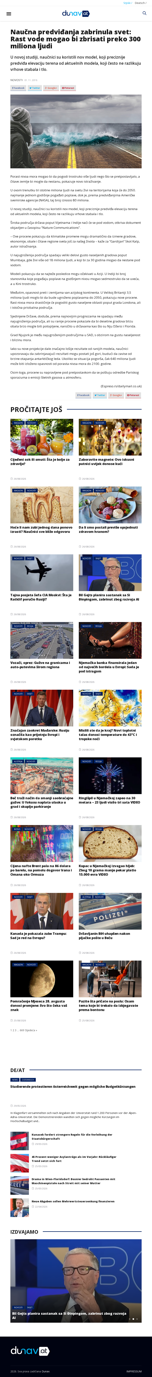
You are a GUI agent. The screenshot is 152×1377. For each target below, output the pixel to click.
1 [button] (129, 1319)
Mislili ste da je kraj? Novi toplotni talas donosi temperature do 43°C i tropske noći (108, 734)
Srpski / (127, 3)
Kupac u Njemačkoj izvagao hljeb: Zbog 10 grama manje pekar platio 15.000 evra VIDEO (107, 870)
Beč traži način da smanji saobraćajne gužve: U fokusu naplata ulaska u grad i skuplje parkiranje (41, 802)
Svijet (29, 558)
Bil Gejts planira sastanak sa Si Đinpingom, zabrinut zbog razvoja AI (109, 597)
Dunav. (46, 1371)
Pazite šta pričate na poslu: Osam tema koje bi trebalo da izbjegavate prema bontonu (108, 1005)
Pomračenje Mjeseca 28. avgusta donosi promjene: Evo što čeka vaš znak (38, 1005)
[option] (76, 1281)
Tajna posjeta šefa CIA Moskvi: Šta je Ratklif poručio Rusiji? (41, 597)
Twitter (36, 88)
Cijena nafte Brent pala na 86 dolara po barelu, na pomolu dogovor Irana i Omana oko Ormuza (41, 870)
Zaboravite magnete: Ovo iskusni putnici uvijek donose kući (106, 461)
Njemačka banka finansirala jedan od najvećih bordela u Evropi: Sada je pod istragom (109, 666)
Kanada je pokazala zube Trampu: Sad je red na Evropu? (38, 935)
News (15, 1079)
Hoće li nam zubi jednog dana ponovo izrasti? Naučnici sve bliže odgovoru (41, 529)
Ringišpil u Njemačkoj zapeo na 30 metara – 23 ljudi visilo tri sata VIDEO (110, 800)
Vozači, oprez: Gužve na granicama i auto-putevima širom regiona (40, 664)
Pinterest (69, 88)
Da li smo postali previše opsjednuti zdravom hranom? (108, 529)
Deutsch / (140, 3)
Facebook (19, 88)
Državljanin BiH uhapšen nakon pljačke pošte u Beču (104, 935)
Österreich (28, 1079)
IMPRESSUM (134, 1371)
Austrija (18, 761)
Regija (30, 626)
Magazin (18, 423)
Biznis (17, 829)
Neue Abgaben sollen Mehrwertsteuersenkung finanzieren (73, 1201)
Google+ (52, 88)
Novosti (16, 80)
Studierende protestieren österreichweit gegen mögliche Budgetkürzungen (72, 1086)
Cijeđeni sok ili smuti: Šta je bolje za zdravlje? (40, 461)
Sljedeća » (31, 1030)
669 (22, 1030)
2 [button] (133, 1319)
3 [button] (137, 1319)
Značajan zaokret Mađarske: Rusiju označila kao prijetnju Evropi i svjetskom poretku (39, 734)
